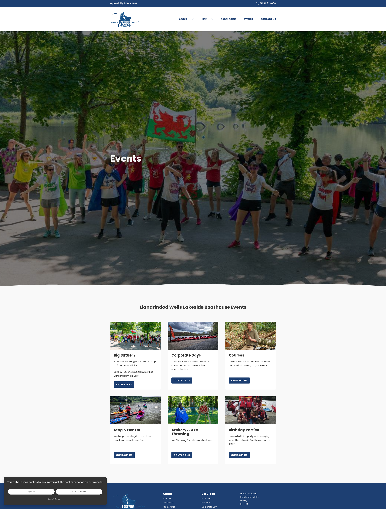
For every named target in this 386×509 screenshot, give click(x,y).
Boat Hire (205, 498)
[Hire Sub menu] (210, 19)
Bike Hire (205, 502)
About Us (167, 498)
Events (248, 19)
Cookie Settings (54, 499)
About (183, 19)
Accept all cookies (79, 491)
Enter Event (124, 384)
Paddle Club (228, 19)
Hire (204, 19)
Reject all (31, 491)
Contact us (182, 380)
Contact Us (268, 19)
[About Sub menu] (191, 19)
